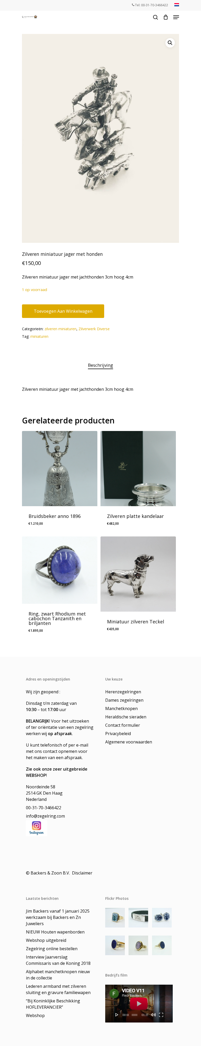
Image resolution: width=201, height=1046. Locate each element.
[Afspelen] (117, 1014)
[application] (139, 1004)
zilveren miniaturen (60, 328)
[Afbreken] (153, 1014)
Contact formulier (122, 725)
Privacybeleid (118, 733)
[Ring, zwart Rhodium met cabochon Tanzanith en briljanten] (59, 570)
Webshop (35, 1015)
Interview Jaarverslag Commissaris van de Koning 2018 (58, 960)
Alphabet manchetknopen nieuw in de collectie (58, 975)
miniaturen (39, 336)
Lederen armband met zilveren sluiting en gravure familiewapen (58, 989)
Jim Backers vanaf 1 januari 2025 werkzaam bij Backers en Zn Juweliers (58, 917)
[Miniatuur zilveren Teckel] (138, 574)
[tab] (100, 365)
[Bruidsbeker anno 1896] (59, 468)
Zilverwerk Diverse (94, 328)
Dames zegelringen (124, 700)
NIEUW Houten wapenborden (55, 932)
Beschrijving (100, 365)
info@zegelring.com (45, 816)
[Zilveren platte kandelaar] (138, 468)
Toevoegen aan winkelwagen (63, 311)
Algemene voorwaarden (128, 742)
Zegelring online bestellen (51, 949)
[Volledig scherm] (161, 1014)
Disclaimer (82, 873)
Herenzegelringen (123, 692)
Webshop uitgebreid (46, 940)
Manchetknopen (121, 708)
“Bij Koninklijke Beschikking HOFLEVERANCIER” (53, 1004)
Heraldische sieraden (125, 717)
